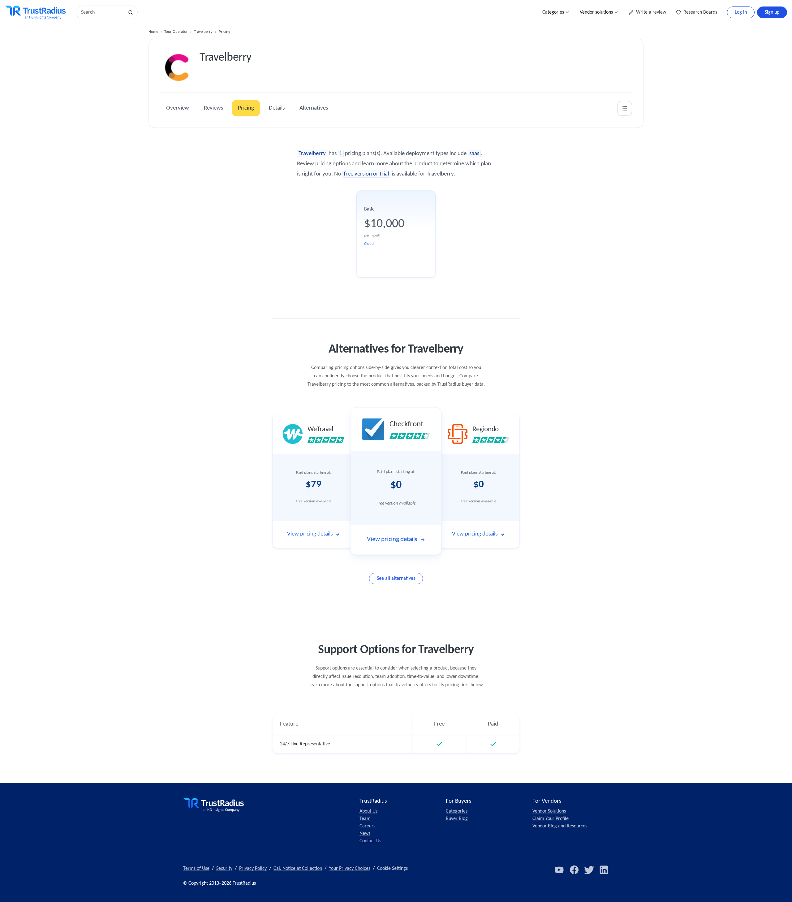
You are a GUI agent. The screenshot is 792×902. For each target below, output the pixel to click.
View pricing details (310, 534)
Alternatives (313, 108)
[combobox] (102, 12)
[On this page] (624, 108)
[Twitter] (589, 870)
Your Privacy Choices (349, 868)
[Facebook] (574, 870)
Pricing (246, 108)
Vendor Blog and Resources (559, 826)
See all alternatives (396, 578)
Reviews (213, 108)
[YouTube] (559, 870)
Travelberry (203, 32)
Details (277, 108)
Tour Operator (176, 32)
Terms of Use (196, 868)
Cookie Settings (392, 868)
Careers (367, 826)
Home (153, 32)
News (364, 833)
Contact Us (370, 841)
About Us (368, 811)
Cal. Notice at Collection (297, 868)
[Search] (131, 12)
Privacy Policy (253, 868)
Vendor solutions (596, 12)
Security (224, 868)
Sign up (772, 12)
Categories (553, 12)
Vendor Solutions (549, 811)
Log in (741, 12)
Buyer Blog (457, 818)
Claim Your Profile (550, 818)
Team (365, 818)
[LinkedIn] (604, 870)
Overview (177, 108)
